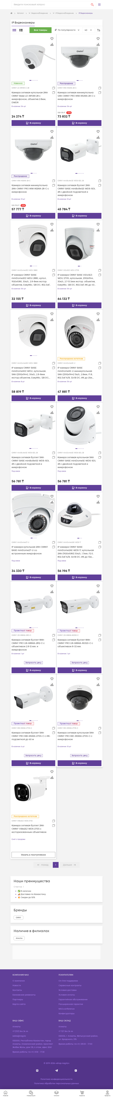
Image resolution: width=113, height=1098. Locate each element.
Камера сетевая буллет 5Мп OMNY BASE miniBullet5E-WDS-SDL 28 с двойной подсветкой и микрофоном (30, 462)
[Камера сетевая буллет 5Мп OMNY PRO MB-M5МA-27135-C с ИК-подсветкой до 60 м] (33, 697)
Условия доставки (68, 990)
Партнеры (18, 999)
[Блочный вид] (14, 30)
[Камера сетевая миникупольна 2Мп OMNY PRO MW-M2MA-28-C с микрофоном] (33, 150)
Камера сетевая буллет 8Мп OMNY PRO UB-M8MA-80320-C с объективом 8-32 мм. (75, 643)
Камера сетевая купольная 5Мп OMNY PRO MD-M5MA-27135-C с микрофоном (76, 736)
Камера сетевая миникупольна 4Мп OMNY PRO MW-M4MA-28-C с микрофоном (76, 96)
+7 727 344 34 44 (66, 1031)
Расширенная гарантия (71, 1004)
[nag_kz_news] (56, 1070)
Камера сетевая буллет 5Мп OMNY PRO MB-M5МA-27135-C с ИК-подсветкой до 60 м (31, 736)
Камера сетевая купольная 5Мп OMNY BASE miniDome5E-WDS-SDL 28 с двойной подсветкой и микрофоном (77, 462)
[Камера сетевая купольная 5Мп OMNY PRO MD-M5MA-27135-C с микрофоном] (79, 697)
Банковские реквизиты (24, 995)
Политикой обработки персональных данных (31, 1086)
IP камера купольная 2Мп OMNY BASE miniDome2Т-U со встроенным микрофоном (30, 550)
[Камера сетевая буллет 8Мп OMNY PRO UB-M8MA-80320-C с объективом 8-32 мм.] (79, 604)
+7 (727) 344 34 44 (20, 1031)
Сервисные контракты (70, 985)
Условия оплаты (67, 995)
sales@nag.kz (19, 1036)
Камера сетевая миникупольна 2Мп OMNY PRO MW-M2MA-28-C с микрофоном (30, 188)
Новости (17, 985)
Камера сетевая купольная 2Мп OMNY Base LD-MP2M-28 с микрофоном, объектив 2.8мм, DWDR (30, 97)
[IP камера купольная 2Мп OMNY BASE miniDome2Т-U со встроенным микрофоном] (33, 514)
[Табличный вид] (21, 30)
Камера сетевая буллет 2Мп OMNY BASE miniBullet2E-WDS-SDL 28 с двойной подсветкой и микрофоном (76, 190)
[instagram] (37, 1070)
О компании (19, 981)
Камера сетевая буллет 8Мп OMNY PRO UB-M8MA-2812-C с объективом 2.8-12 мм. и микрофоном (28, 644)
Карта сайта (19, 1004)
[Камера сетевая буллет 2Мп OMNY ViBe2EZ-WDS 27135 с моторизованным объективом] (33, 790)
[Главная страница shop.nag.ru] (11, 13)
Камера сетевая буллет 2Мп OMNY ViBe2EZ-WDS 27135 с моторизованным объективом (29, 829)
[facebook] (76, 1070)
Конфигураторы (67, 1013)
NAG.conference (67, 1009)
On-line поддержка (68, 981)
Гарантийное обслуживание (73, 999)
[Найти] (92, 4)
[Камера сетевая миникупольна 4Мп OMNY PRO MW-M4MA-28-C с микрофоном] (79, 57)
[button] (67, 30)
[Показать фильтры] (98, 30)
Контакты (17, 990)
